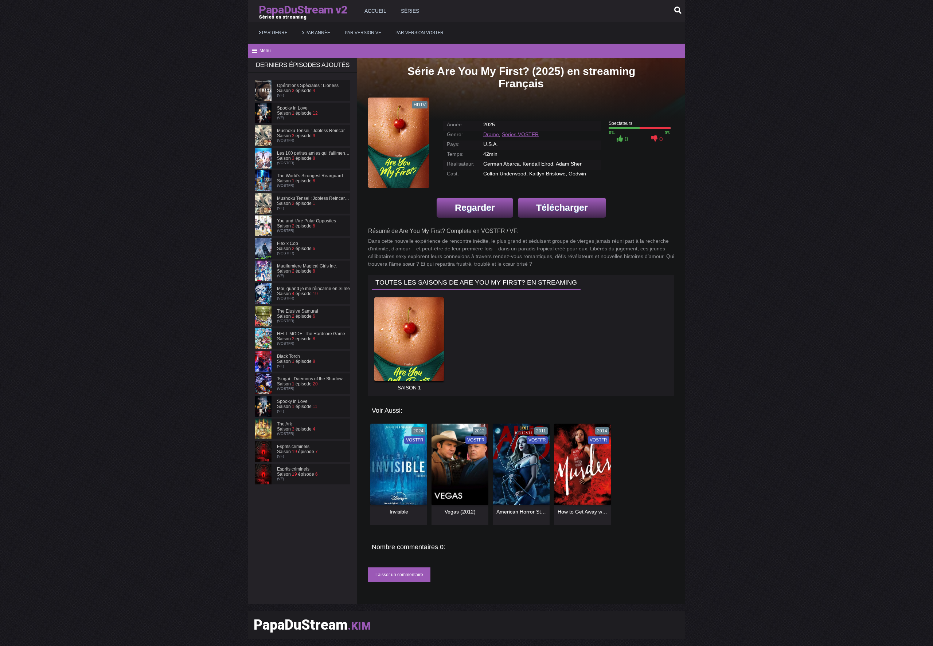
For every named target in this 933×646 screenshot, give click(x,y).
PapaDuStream (312, 625)
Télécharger (562, 207)
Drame (491, 134)
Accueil (375, 11)
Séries (410, 11)
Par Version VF (363, 32)
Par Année (317, 32)
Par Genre (274, 32)
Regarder (475, 207)
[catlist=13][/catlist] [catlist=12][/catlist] (396, 467)
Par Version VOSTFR (419, 32)
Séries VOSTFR (520, 134)
